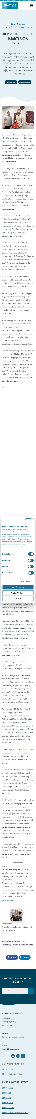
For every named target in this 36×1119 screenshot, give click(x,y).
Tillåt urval (18, 593)
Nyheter (20, 24)
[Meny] (31, 5)
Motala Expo (6, 1092)
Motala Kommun (8, 1107)
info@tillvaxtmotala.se (10, 1049)
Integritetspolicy (8, 1069)
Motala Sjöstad (7, 1087)
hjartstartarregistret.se (14, 869)
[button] (13, 1056)
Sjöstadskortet (7, 1102)
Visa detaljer (25, 581)
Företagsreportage (11, 82)
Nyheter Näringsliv (24, 82)
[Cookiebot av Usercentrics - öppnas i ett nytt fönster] (25, 519)
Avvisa (18, 599)
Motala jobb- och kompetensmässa (15, 1112)
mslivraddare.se (8, 900)
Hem (13, 24)
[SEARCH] (31, 991)
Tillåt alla (18, 587)
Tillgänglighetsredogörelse (12, 1074)
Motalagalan (6, 1097)
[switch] (31, 560)
